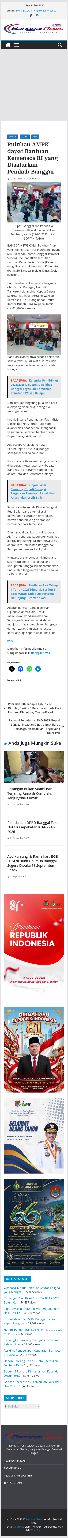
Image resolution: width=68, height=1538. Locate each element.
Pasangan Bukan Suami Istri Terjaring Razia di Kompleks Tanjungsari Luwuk (29, 793)
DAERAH (24, 137)
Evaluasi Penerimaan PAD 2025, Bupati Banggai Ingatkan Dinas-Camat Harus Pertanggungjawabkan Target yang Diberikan (34, 726)
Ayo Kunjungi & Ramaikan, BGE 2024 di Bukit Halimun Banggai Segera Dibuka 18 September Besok (32, 863)
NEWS (35, 137)
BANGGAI (13, 137)
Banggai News (40, 653)
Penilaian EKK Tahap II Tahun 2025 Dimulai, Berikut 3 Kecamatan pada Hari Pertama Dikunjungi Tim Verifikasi (34, 708)
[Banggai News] (8, 45)
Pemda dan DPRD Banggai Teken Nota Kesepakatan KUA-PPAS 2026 (34, 827)
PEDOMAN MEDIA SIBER (18, 1475)
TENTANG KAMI (13, 1483)
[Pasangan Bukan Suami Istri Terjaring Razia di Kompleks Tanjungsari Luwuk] (34, 753)
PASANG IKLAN (12, 1468)
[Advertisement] (34, 85)
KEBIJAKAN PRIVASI (15, 1460)
